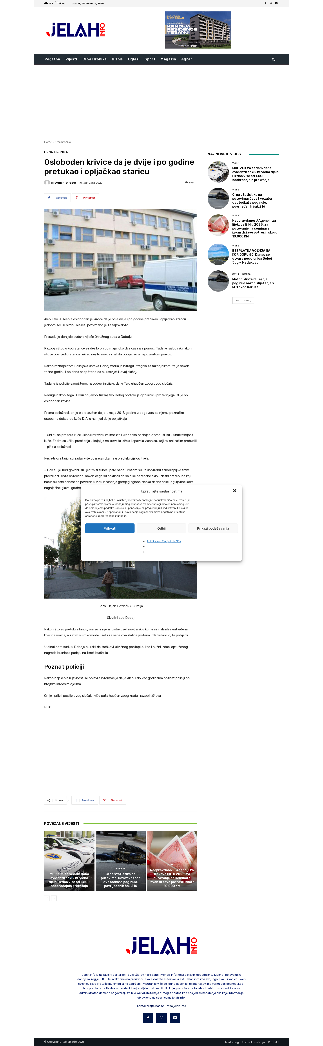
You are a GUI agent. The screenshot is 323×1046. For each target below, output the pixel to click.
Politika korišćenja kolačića (164, 541)
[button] (235, 491)
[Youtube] (276, 3)
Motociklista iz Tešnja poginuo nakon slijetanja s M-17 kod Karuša (253, 283)
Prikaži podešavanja (213, 528)
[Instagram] (271, 3)
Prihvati (110, 528)
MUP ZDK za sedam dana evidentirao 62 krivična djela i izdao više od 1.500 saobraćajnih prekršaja (69, 880)
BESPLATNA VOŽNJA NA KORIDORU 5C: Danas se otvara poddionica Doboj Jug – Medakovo (252, 256)
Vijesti (68, 868)
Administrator (65, 182)
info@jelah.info (176, 1006)
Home (48, 142)
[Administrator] (47, 182)
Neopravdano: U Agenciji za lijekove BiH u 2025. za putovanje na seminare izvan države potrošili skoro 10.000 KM (171, 878)
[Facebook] (265, 3)
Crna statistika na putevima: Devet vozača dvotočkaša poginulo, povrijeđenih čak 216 (120, 880)
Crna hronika (63, 142)
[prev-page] (47, 898)
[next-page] (54, 898)
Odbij (161, 528)
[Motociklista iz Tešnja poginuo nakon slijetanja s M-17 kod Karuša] (218, 281)
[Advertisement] (161, 102)
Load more (242, 300)
